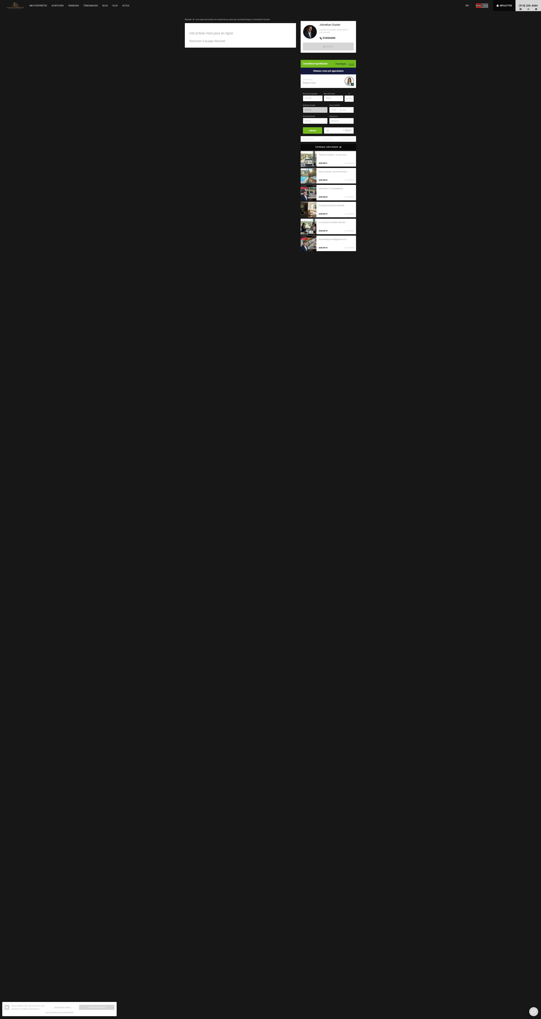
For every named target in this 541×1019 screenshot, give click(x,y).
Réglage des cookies (62, 1007)
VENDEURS (73, 6)
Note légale (309, 139)
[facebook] (521, 9)
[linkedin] (536, 9)
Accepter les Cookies (96, 1007)
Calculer (312, 131)
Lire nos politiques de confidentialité (59, 1012)
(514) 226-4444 (528, 5)
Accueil (188, 19)
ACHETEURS (58, 6)
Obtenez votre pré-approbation (328, 71)
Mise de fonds (329, 94)
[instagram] (528, 9)
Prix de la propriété (310, 94)
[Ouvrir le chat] (533, 1011)
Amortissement (309, 116)
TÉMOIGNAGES (90, 6)
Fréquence (333, 116)
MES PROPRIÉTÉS (38, 6)
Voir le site (328, 139)
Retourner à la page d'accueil (207, 41)
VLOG (115, 6)
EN (467, 5)
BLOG (105, 6)
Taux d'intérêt (334, 105)
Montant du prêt (309, 105)
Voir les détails (348, 139)
